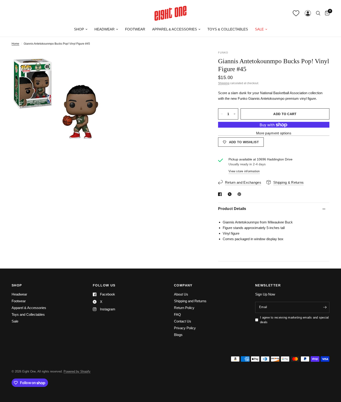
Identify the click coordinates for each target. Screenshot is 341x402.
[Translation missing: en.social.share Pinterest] (240, 194)
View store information (244, 171)
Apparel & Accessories (174, 29)
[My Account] (308, 13)
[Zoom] (97, 60)
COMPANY (183, 285)
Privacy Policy (185, 328)
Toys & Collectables (227, 29)
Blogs (178, 335)
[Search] (318, 13)
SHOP (17, 285)
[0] (326, 13)
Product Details (232, 209)
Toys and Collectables (28, 314)
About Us (181, 294)
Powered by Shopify (77, 371)
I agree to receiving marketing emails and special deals (294, 320)
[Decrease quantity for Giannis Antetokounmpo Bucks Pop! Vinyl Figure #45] (221, 114)
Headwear (104, 29)
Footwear (135, 29)
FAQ (177, 314)
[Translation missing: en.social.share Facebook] (221, 194)
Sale (259, 29)
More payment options (273, 133)
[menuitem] (81, 29)
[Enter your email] (324, 307)
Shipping (223, 83)
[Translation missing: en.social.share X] (230, 194)
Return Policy (184, 308)
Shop (79, 29)
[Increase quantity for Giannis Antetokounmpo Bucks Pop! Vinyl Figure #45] (234, 114)
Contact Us (182, 321)
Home (15, 43)
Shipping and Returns (190, 301)
